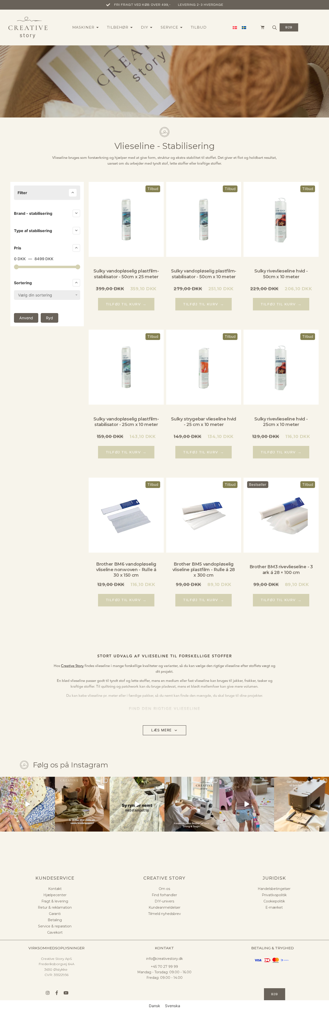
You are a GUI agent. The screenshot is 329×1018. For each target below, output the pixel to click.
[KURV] (260, 27)
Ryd (49, 317)
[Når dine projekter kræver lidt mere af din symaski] (191, 804)
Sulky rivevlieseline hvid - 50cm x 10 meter (281, 273)
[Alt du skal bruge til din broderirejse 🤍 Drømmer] (301, 804)
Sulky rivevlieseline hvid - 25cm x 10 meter (281, 421)
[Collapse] (73, 193)
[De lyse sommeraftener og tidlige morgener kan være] (27, 804)
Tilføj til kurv (126, 304)
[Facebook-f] (57, 993)
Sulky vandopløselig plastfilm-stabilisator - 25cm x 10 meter (126, 421)
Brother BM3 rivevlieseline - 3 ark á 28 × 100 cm (281, 569)
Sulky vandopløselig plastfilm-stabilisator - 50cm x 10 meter (203, 273)
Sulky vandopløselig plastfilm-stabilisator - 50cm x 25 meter (126, 273)
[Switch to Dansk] (234, 27)
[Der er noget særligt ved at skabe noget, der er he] (82, 804)
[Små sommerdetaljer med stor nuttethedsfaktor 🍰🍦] (246, 804)
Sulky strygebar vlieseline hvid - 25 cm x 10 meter (203, 421)
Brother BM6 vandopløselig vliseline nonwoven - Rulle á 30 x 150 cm (126, 569)
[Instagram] (48, 993)
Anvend (26, 317)
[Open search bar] (274, 27)
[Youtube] (66, 993)
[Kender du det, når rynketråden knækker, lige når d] (137, 804)
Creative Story (72, 666)
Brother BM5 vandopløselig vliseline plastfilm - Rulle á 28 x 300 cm (203, 569)
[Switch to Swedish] (244, 27)
